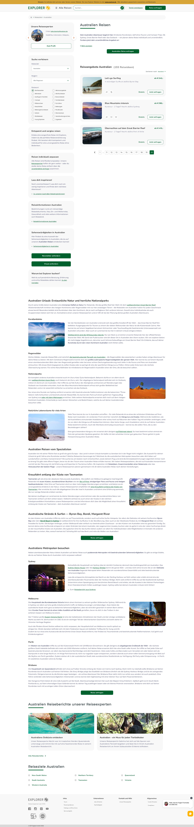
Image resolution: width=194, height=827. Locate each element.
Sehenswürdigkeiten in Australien (46, 246)
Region (34, 76)
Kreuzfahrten (38, 106)
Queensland (130, 775)
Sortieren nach (151, 71)
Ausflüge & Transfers (41, 97)
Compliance (151, 805)
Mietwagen (58, 106)
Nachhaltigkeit (98, 805)
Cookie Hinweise (152, 802)
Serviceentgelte (68, 811)
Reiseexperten (37, 163)
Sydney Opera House (76, 568)
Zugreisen (58, 119)
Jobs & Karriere (98, 802)
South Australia (38, 780)
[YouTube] (47, 809)
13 (116, 152)
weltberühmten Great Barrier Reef (141, 305)
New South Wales (39, 775)
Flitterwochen (39, 103)
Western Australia (39, 785)
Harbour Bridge (99, 568)
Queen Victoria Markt (53, 617)
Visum (65, 802)
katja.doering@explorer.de (59, 31)
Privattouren (59, 110)
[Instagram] (35, 808)
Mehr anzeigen (86, 46)
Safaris (37, 113)
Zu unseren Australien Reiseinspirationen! (49, 194)
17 (136, 152)
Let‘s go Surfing (113, 78)
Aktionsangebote (60, 90)
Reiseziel (35, 64)
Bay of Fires (84, 482)
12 (111, 152)
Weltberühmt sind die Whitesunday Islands (86, 335)
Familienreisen (59, 100)
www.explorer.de (110, 2)
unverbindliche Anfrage (40, 169)
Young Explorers (39, 119)
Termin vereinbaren (136, 8)
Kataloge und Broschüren (71, 808)
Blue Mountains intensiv (117, 103)
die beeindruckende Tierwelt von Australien (87, 357)
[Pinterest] (41, 808)
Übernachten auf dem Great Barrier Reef (125, 128)
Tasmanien (82, 780)
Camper (37, 100)
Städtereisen (39, 116)
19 (147, 152)
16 (131, 152)
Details (141, 92)
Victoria (128, 780)
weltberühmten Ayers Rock (43, 380)
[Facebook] (29, 808)
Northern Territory (85, 775)
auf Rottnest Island (124, 432)
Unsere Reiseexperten (125, 802)
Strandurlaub (59, 113)
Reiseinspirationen (69, 805)
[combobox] (162, 71)
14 (121, 152)
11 (106, 152)
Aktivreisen (38, 93)
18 (141, 152)
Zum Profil (51, 46)
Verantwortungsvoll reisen (63, 116)
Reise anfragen (155, 8)
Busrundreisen (59, 97)
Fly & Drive (58, 103)
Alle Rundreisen (60, 93)
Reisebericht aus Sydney (85, 590)
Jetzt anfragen (155, 92)
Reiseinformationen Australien (44, 221)
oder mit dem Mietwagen (52, 397)
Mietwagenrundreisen (41, 110)
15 (126, 152)
